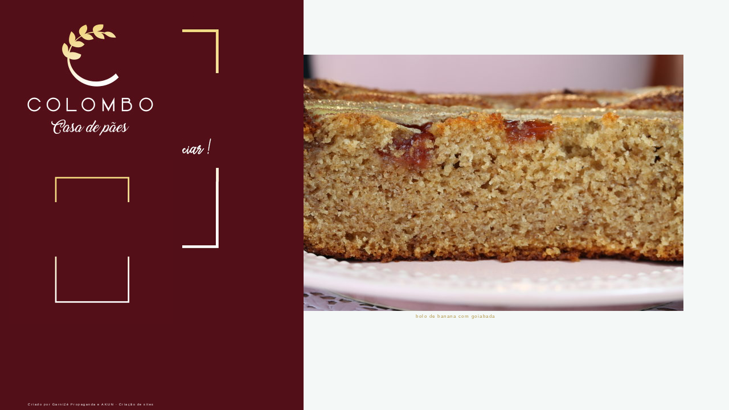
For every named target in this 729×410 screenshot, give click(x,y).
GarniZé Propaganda (74, 404)
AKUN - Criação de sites (127, 404)
